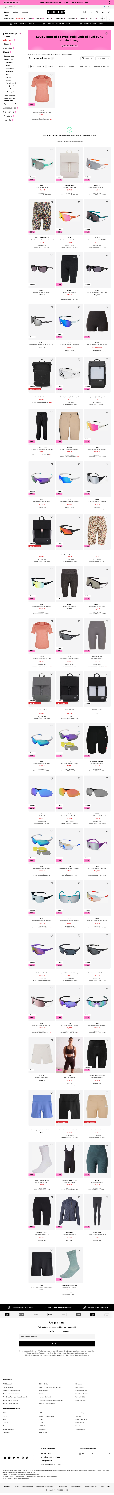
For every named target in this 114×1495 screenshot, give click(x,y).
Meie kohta (7, 1486)
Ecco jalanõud (43, 1390)
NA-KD (5, 1419)
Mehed (15, 12)
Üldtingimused (62, 1486)
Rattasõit (56, 54)
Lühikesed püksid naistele (11, 1390)
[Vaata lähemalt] (41, 121)
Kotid (41, 1394)
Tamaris (78, 1416)
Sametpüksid (79, 1387)
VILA (40, 1413)
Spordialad (46, 54)
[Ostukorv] (109, 12)
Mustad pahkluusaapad (47, 1403)
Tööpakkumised (27, 1486)
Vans (4, 1426)
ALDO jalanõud (80, 1400)
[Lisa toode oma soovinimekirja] (51, 75)
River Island (43, 1432)
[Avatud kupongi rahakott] (84, 12)
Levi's (5, 1416)
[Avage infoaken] (109, 2)
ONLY (4, 1413)
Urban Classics (80, 1429)
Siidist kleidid (43, 1384)
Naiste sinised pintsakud (11, 1394)
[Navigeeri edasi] (104, 19)
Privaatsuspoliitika (32, 1353)
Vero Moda (6, 1432)
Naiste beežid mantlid (10, 1403)
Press (17, 1486)
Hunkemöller (79, 1422)
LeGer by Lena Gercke (46, 1416)
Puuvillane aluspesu (81, 1394)
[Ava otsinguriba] (108, 19)
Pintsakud (78, 1384)
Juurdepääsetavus (91, 1486)
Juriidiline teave (75, 1486)
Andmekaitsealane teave (45, 1486)
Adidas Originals (8, 1429)
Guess (41, 1419)
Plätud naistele (8, 1387)
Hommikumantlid (81, 1390)
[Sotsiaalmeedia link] (5, 1457)
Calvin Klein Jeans (81, 1419)
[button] (87, 58)
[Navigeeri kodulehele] (14, 1449)
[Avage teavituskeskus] (97, 12)
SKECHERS (42, 1429)
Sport (38, 54)
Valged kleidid (80, 1397)
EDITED (5, 1422)
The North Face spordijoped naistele (15, 1397)
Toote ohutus (105, 1486)
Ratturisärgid (67, 54)
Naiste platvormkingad (10, 1400)
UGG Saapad (7, 1384)
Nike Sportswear (81, 1426)
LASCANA (42, 1426)
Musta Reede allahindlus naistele (50, 1387)
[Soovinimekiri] (103, 12)
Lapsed (25, 12)
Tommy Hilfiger (80, 1413)
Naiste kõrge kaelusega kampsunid (51, 1400)
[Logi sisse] (90, 12)
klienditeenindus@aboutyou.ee (36, 1355)
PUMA (41, 1422)
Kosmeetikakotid (45, 1397)
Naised (6, 12)
